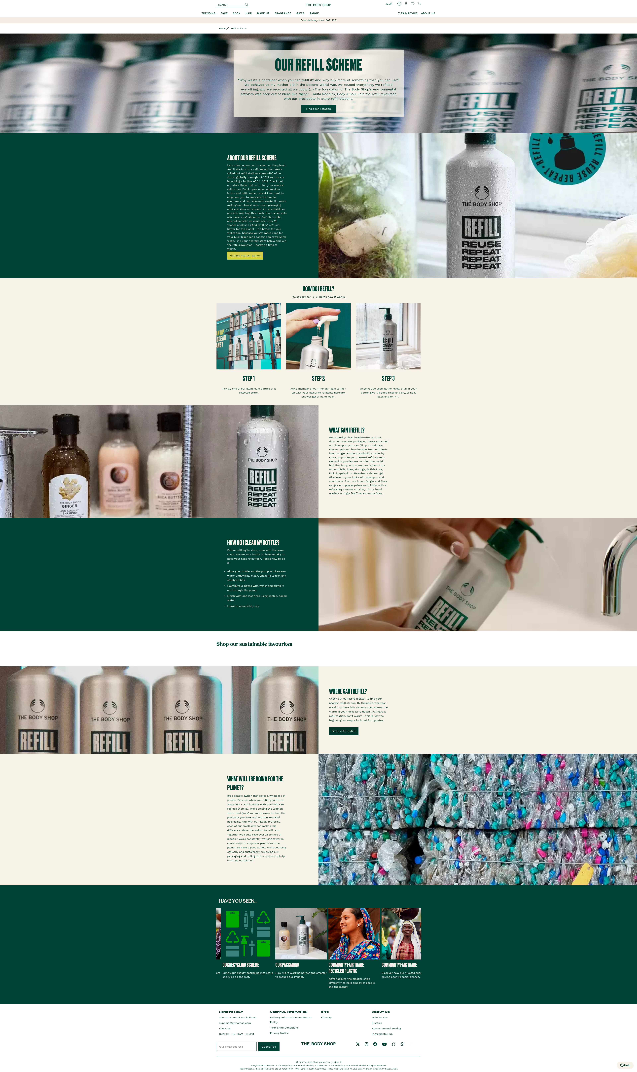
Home (222, 28)
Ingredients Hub (382, 1033)
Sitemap (326, 1017)
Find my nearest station (245, 255)
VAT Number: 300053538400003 (311, 1069)
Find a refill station (318, 108)
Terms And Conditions (284, 1027)
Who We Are (380, 1017)
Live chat (225, 1028)
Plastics (377, 1023)
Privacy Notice (279, 1033)
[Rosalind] (318, 4)
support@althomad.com (235, 1023)
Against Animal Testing (386, 1028)
